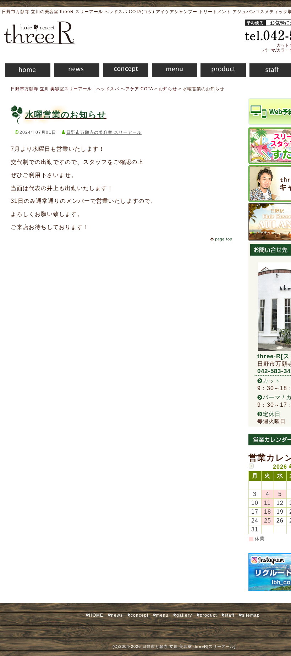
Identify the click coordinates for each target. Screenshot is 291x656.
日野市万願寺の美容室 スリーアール (104, 132)
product (221, 71)
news (74, 71)
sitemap (251, 615)
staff (229, 615)
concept (123, 71)
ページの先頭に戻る (220, 239)
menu (172, 71)
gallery (184, 615)
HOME (25, 71)
